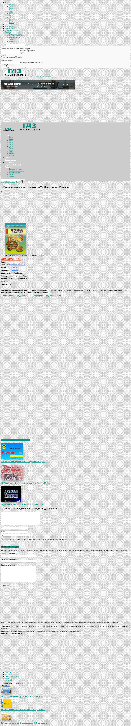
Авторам (8, 674)
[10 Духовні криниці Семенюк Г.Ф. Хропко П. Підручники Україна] (65, 494)
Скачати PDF (11, 259)
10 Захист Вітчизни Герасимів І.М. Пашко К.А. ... (23, 696)
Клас (6, 2)
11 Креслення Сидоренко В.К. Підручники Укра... (23, 462)
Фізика (11, 41)
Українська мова (14, 37)
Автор (7, 24)
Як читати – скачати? (12, 676)
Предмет (8, 32)
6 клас (11, 13)
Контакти (8, 678)
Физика (11, 39)
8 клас (11, 17)
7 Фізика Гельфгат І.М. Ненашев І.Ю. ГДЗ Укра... (23, 710)
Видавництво (9, 26)
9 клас (11, 19)
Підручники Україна (12, 30)
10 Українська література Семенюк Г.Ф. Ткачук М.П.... (25, 483)
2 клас (11, 6)
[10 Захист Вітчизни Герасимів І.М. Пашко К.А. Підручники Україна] (65, 689)
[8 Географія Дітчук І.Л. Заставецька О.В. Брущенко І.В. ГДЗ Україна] (65, 716)
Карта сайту (9, 680)
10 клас (11, 21)
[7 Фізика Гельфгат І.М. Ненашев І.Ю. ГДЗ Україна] (65, 703)
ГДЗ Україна (9, 28)
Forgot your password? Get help (11, 57)
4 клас (11, 10)
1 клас (11, 4)
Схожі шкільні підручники (15, 440)
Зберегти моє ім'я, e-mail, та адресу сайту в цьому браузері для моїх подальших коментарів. (35, 539)
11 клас (11, 23)
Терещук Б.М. (12, 268)
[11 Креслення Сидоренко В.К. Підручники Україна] (65, 451)
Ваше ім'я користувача (27, 51)
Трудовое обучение (15, 34)
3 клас (11, 8)
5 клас (11, 12)
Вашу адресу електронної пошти (31, 62)
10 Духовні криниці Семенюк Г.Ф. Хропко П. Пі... (23, 504)
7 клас (11, 15)
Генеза (15, 270)
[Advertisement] (65, 107)
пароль (22, 53)
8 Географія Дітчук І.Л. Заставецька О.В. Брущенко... (25, 723)
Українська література (16, 36)
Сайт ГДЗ (8, 672)
